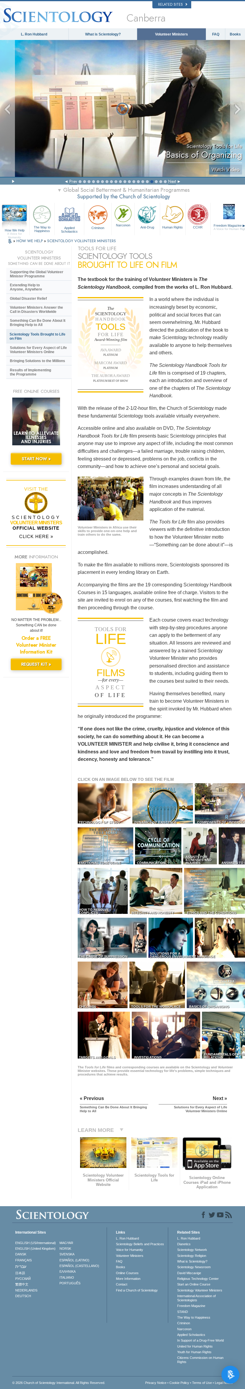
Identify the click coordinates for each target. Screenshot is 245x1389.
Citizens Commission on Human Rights (200, 1360)
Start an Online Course (193, 1284)
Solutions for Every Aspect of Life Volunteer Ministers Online (38, 350)
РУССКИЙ (23, 1278)
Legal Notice (224, 1383)
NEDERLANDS (26, 1290)
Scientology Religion (191, 1255)
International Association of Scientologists (196, 1298)
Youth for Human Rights (194, 1352)
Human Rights (172, 227)
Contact (121, 1284)
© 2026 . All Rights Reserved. (58, 1383)
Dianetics (184, 1244)
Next (172, 181)
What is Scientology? (103, 34)
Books (235, 34)
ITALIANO (66, 1277)
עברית (20, 1266)
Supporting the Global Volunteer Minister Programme (36, 274)
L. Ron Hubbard (34, 34)
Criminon (97, 228)
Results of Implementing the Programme (30, 372)
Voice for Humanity (129, 1250)
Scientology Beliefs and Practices (140, 1244)
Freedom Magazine (191, 1306)
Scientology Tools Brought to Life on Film (37, 336)
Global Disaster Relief (28, 298)
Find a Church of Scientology (137, 1290)
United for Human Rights (195, 1346)
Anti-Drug (147, 227)
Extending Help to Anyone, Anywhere (26, 287)
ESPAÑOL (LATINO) (74, 1260)
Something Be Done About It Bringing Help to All (37, 323)
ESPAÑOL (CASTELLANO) (79, 1266)
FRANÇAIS (23, 1260)
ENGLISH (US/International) (35, 1243)
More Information (128, 1278)
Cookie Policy (179, 1383)
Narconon (123, 225)
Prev (73, 181)
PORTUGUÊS (69, 1283)
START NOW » (36, 459)
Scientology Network (192, 1250)
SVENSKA (66, 1254)
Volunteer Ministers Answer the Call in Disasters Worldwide (36, 309)
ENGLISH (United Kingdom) (35, 1248)
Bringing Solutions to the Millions (37, 361)
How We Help (14, 230)
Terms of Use (202, 1383)
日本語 (20, 1273)
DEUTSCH (23, 1296)
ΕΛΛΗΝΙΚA (67, 1271)
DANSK (20, 1254)
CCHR (198, 227)
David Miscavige (189, 1273)
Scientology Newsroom (194, 1267)
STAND (182, 1312)
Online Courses (127, 1273)
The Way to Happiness (42, 228)
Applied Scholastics (69, 229)
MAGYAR (66, 1243)
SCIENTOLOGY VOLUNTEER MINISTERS (81, 241)
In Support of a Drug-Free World (200, 1340)
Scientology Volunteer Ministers (199, 1290)
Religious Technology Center (198, 1278)
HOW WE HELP (30, 241)
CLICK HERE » (36, 536)
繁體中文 (21, 1284)
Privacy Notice (155, 1383)
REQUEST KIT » (36, 664)
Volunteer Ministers (171, 34)
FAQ (215, 34)
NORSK (65, 1248)
